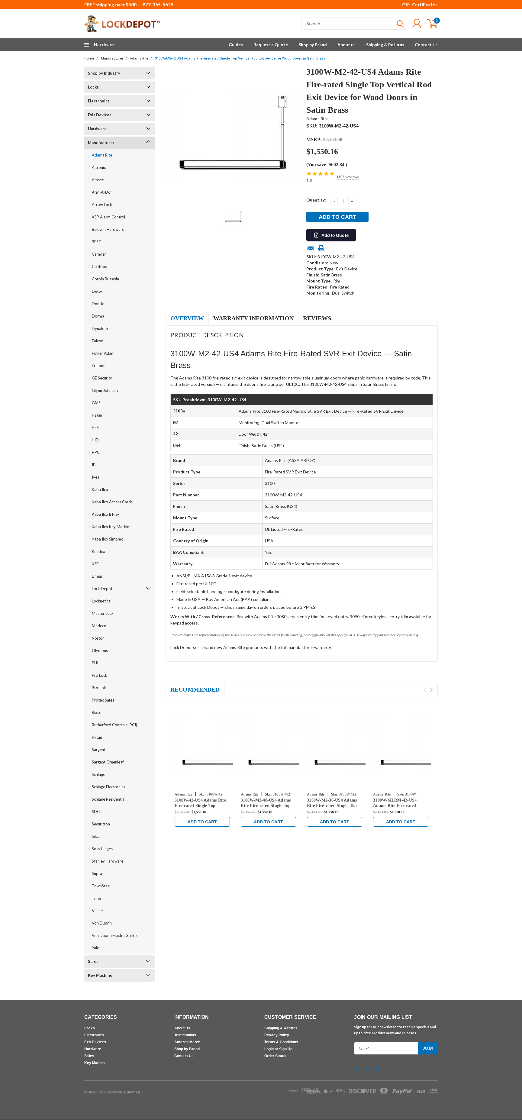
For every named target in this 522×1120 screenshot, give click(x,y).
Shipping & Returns (385, 44)
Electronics (99, 100)
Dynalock (100, 328)
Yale (95, 947)
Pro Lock (99, 675)
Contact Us (426, 44)
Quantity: (316, 199)
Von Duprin (102, 923)
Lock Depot (102, 588)
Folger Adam (103, 353)
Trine (96, 898)
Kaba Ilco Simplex (107, 539)
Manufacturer (112, 58)
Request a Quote (270, 44)
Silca (96, 836)
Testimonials (185, 1035)
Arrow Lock (102, 204)
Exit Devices (99, 114)
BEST (96, 241)
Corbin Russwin (105, 278)
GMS (96, 402)
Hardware (97, 128)
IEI (94, 464)
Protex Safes (103, 700)
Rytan (97, 737)
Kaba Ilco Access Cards (112, 501)
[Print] (321, 248)
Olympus (100, 650)
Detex (97, 291)
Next (431, 690)
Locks (93, 87)
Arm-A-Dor (102, 192)
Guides (236, 44)
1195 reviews (348, 177)
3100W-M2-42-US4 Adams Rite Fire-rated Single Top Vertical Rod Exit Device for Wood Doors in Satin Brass (240, 58)
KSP (95, 563)
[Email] (311, 248)
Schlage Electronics (108, 786)
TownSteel (101, 885)
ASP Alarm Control (108, 217)
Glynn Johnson (105, 390)
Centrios (99, 266)
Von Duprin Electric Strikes (115, 935)
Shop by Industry (104, 73)
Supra (97, 873)
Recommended (195, 689)
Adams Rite (139, 58)
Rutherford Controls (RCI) (114, 724)
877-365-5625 (158, 4)
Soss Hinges (102, 848)
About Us (182, 1028)
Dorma (98, 316)
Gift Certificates (419, 4)
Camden (99, 254)
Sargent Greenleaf (108, 762)
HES (95, 427)
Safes (93, 961)
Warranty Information (253, 318)
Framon (98, 365)
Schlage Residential (108, 799)
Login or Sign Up (278, 1049)
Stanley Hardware (107, 861)
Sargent (98, 749)
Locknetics (101, 601)
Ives (95, 477)
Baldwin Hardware (108, 229)
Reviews (317, 318)
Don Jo (98, 303)
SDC (96, 811)
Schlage (98, 774)
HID (95, 439)
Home (89, 58)
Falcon (97, 340)
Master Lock (103, 613)
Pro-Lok (99, 687)
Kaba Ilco (100, 489)
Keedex (98, 551)
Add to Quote (335, 235)
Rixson (98, 712)
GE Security (102, 378)
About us (346, 44)
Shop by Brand (312, 44)
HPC (96, 452)
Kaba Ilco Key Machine (111, 526)
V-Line (97, 910)
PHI (95, 662)
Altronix (99, 167)
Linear (97, 576)
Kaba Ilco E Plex (106, 514)
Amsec (98, 179)
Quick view (215, 743)
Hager (97, 415)
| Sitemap (132, 1092)
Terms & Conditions (281, 1042)
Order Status (275, 1056)
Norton (98, 638)
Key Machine (100, 975)
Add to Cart (202, 821)
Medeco (99, 625)
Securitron (101, 823)
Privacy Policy (276, 1035)
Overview (187, 318)
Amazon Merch (187, 1042)
